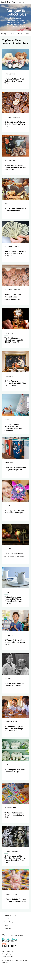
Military (3, 34)
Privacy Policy (6, 954)
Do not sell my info (8, 951)
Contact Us (6, 928)
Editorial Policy (7, 922)
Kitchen (19, 34)
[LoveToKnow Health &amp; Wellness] (9, 939)
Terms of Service (7, 956)
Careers (5, 925)
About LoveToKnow (9, 916)
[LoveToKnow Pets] (9, 944)
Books (11, 34)
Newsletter (6, 919)
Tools (27, 34)
